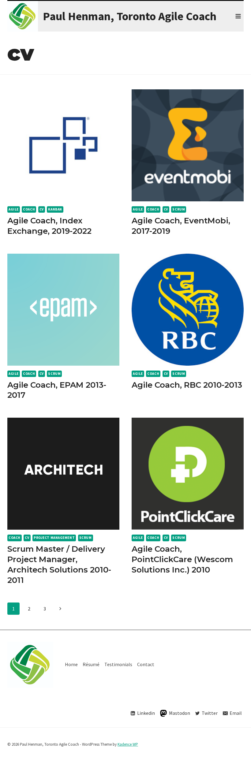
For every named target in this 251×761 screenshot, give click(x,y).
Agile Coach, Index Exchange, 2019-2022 (49, 226)
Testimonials (118, 664)
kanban (55, 209)
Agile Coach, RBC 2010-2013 (187, 385)
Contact (145, 664)
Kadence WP (128, 744)
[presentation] (63, 145)
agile (14, 209)
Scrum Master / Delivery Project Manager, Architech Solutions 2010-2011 (59, 564)
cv (41, 209)
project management (54, 537)
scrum (178, 209)
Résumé (91, 664)
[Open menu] (238, 16)
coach (29, 209)
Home (71, 664)
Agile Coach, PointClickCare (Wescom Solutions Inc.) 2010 (182, 559)
